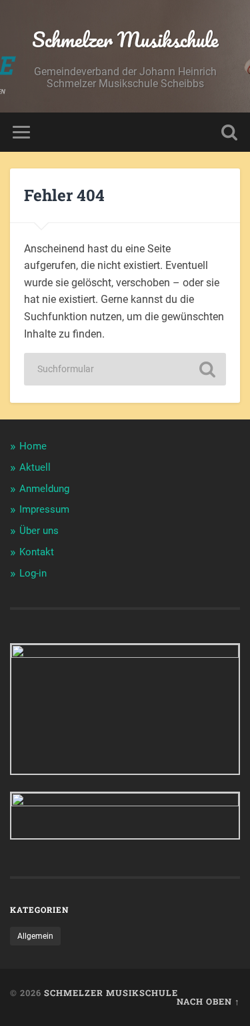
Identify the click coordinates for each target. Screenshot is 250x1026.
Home (33, 446)
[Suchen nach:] (125, 369)
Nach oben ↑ (208, 1001)
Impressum (44, 509)
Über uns (39, 531)
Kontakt (36, 552)
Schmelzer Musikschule (125, 39)
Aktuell (35, 467)
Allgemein (35, 936)
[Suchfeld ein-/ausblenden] (229, 132)
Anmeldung (44, 489)
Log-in (33, 573)
